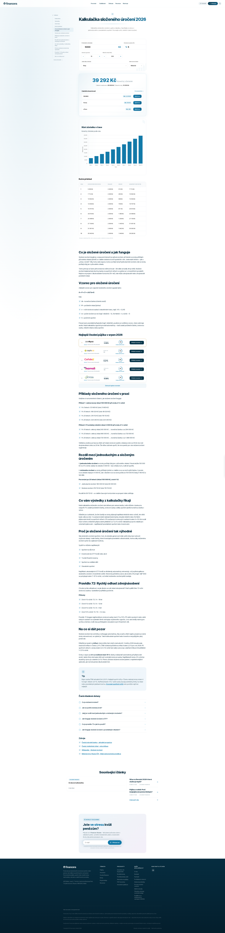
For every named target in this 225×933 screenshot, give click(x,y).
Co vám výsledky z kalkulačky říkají (62, 44)
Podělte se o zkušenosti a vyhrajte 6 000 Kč (139, 897)
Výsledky (57, 21)
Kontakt (136, 874)
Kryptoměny (103, 880)
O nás (136, 871)
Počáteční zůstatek (87, 43)
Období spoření (86, 52)
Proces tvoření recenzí (138, 885)
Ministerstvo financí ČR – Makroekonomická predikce (101, 754)
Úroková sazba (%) (129, 43)
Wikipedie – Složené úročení (92, 750)
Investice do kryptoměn (120, 870)
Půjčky (102, 870)
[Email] (153, 870)
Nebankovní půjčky (122, 879)
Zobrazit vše (134, 800)
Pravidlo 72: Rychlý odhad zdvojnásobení (61, 53)
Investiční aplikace (122, 884)
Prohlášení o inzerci (140, 879)
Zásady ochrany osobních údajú (139, 892)
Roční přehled (58, 26)
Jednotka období (86, 61)
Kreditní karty (121, 874)
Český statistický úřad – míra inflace (95, 746)
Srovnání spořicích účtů (114, 684)
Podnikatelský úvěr (122, 877)
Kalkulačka (57, 18)
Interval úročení (133, 61)
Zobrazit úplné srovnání (112, 385)
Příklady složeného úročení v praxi (62, 36)
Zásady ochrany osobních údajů (142, 928)
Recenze (102, 883)
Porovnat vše (138, 91)
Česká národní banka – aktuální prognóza (97, 742)
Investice (102, 872)
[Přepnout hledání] (219, 3)
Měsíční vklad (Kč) (107, 52)
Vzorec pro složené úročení (62, 33)
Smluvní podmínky (139, 882)
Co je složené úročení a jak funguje (62, 29)
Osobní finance (104, 875)
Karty (101, 878)
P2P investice (121, 882)
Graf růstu (57, 23)
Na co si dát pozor (59, 56)
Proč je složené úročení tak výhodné (62, 48)
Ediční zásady (138, 889)
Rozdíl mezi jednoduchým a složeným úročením (62, 40)
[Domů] (10, 3)
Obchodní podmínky (156, 928)
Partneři (204, 3)
